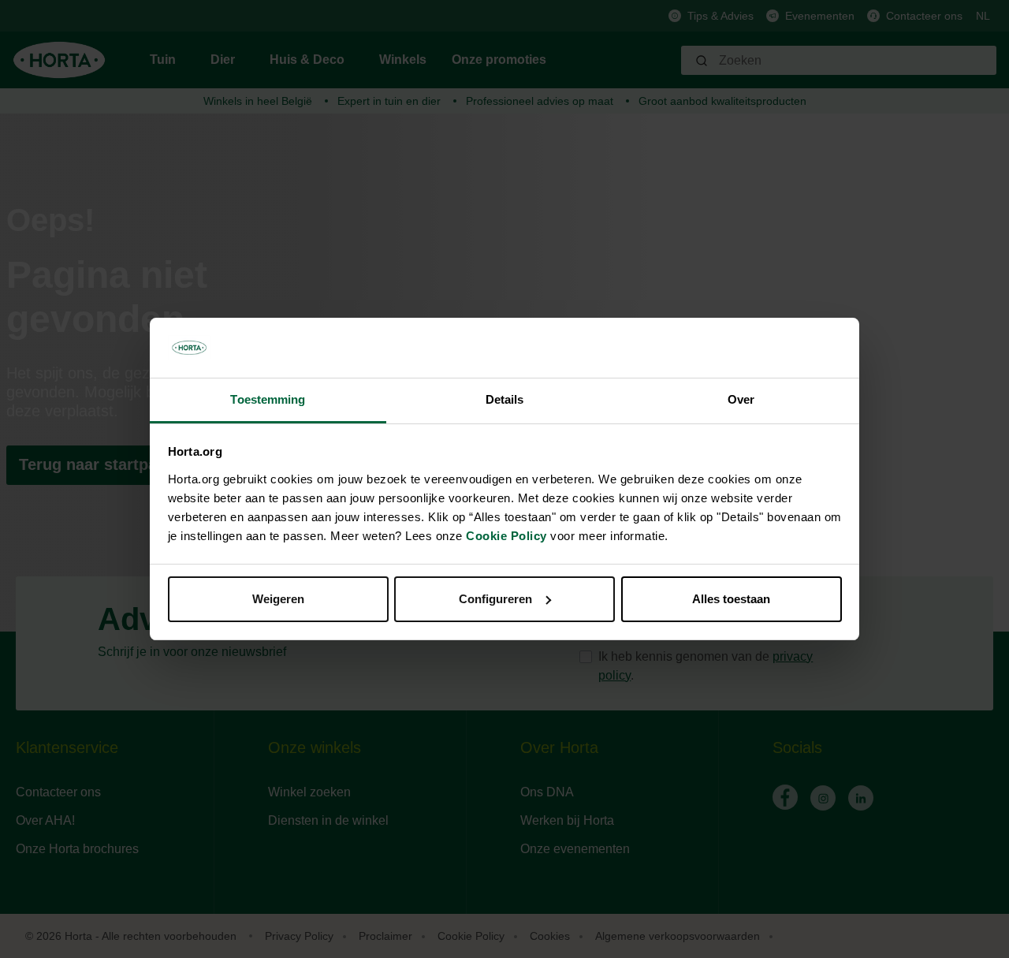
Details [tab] (505, 399)
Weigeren (278, 599)
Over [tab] (741, 399)
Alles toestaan (731, 599)
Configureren (495, 599)
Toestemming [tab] (267, 399)
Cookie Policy (506, 535)
